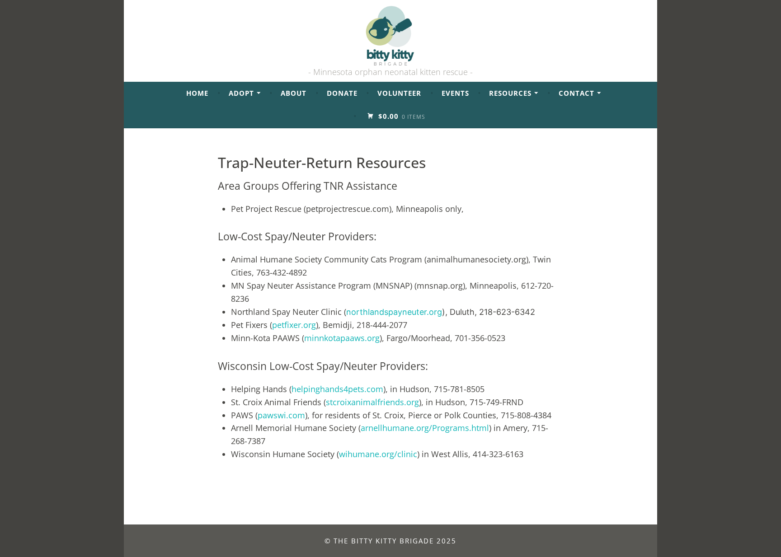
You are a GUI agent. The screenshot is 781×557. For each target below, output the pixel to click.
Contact (576, 93)
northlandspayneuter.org (394, 312)
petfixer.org (294, 324)
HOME (197, 93)
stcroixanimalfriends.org (372, 402)
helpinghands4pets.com (337, 389)
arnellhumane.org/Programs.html (425, 427)
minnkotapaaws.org (342, 337)
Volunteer (399, 93)
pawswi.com (281, 415)
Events (455, 93)
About (293, 93)
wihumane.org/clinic (378, 454)
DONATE (342, 93)
